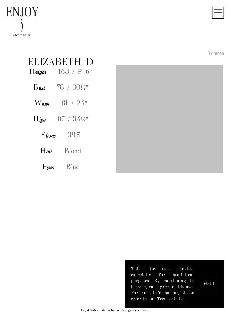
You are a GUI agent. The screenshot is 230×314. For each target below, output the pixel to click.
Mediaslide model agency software (125, 310)
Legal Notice (90, 310)
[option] (115, 119)
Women (216, 53)
